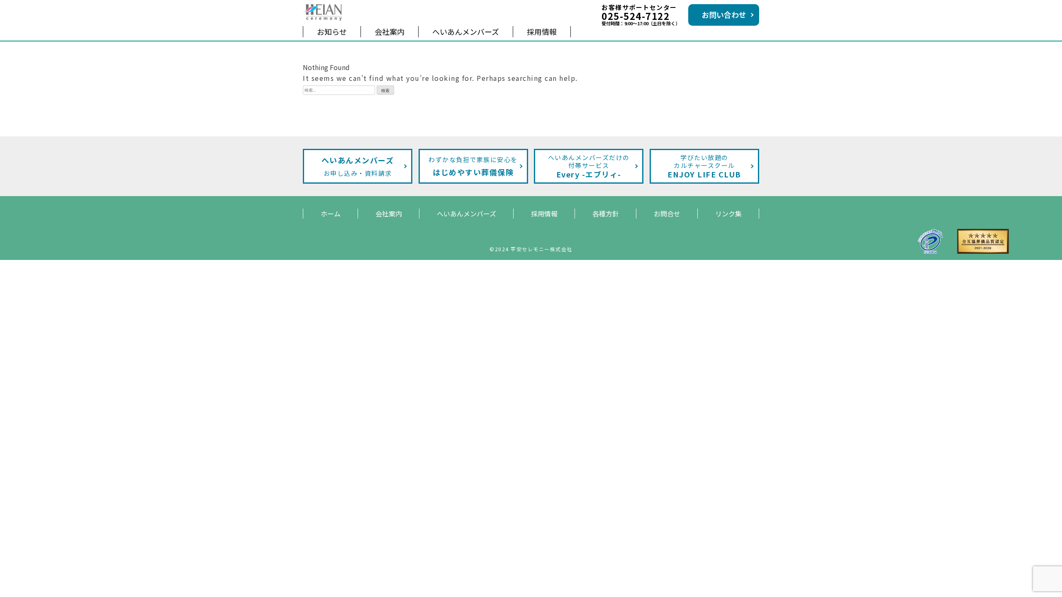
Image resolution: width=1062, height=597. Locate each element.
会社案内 (389, 31)
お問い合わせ (724, 14)
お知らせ (332, 31)
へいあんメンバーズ (465, 31)
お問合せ (667, 213)
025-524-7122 (636, 15)
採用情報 (542, 31)
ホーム (331, 213)
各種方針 (605, 213)
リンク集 (728, 213)
